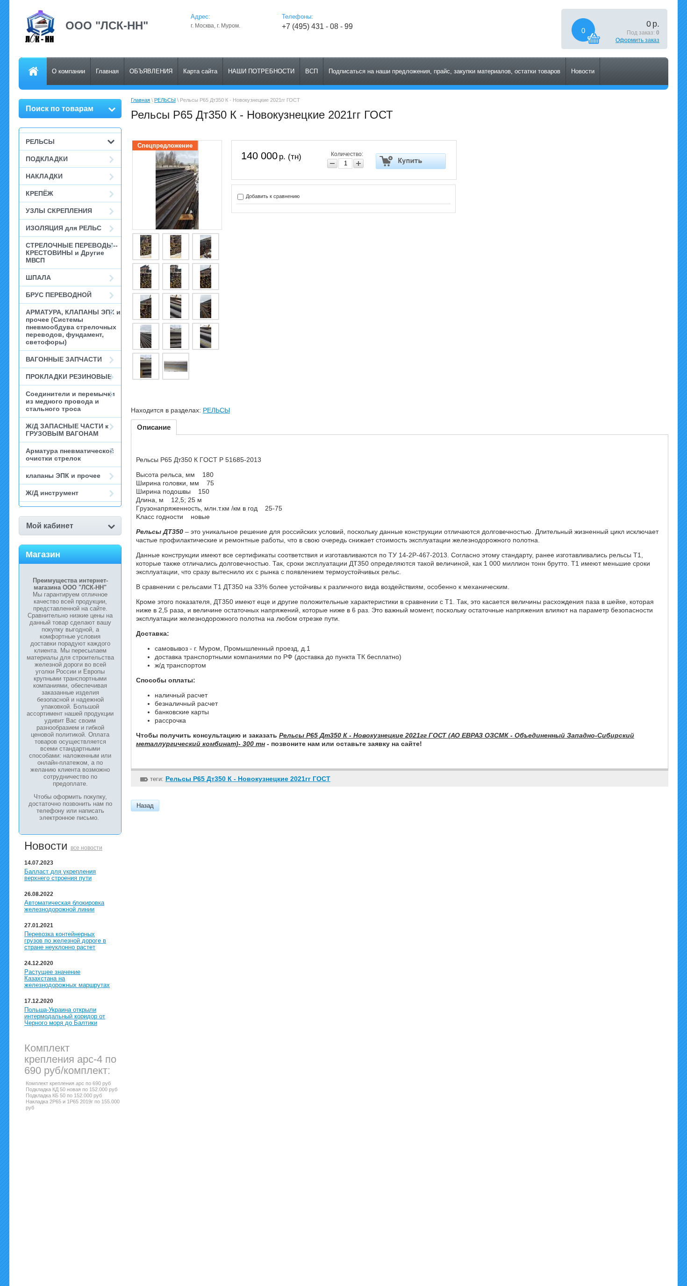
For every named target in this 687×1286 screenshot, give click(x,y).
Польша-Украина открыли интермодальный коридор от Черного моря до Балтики (64, 1016)
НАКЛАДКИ (44, 176)
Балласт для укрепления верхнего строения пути (60, 874)
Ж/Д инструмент (52, 493)
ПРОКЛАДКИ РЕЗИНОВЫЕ (69, 376)
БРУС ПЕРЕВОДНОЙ (59, 294)
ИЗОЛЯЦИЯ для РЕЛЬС (63, 228)
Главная (140, 100)
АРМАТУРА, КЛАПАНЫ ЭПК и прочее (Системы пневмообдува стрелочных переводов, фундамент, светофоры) (73, 327)
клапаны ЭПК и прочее (63, 475)
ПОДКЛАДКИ (47, 159)
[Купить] (411, 161)
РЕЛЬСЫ (40, 141)
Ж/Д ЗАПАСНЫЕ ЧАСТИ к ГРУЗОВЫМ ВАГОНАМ (67, 429)
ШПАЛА (38, 277)
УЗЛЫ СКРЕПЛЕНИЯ (59, 210)
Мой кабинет (49, 526)
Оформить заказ (637, 40)
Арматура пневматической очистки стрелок (70, 454)
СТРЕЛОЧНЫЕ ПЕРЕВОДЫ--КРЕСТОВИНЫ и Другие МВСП (72, 253)
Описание (154, 427)
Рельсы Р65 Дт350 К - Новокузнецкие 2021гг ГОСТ (247, 778)
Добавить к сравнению (272, 196)
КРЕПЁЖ (39, 193)
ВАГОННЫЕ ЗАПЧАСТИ (64, 359)
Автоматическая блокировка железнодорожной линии (64, 906)
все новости (86, 848)
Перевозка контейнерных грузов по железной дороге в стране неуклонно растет (65, 941)
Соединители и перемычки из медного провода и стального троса (70, 401)
